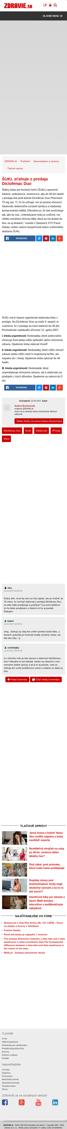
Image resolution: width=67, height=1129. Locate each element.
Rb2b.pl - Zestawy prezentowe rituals (24, 952)
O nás (4, 1039)
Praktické (25, 161)
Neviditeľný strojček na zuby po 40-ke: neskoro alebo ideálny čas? (46, 852)
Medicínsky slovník (10, 1079)
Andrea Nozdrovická (24, 406)
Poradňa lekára (9, 1086)
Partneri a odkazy (9, 1055)
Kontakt (5, 1058)
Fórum (5, 1089)
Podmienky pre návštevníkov (14, 1045)
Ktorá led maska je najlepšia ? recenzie (25, 934)
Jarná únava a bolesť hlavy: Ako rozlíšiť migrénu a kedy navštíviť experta (46, 836)
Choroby (6, 1070)
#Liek (28, 430)
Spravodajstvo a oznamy (46, 161)
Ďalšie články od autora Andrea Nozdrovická (39, 421)
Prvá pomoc (7, 1076)
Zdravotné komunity (10, 1083)
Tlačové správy (15, 168)
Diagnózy (6, 1073)
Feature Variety (12, 930)
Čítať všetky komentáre (47, 679)
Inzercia (5, 1052)
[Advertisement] (33, 53)
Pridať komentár (18, 679)
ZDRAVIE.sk (10, 161)
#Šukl (6, 438)
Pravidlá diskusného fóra (13, 1048)
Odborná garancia (10, 1042)
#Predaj (56, 430)
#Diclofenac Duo (12, 430)
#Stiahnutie (41, 430)
